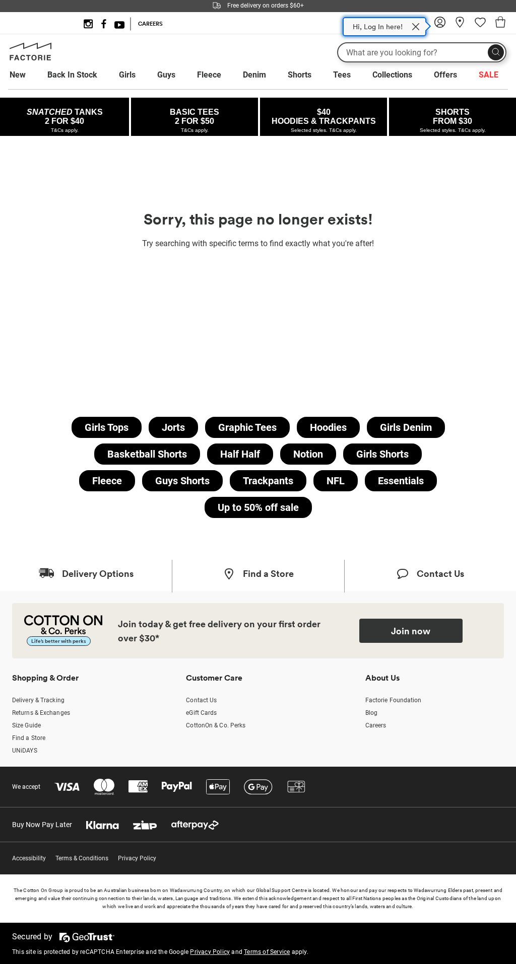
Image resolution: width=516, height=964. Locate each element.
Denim (254, 75)
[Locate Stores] (460, 26)
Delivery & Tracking (38, 700)
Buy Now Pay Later (42, 825)
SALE (488, 75)
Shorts (299, 75)
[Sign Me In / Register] (440, 26)
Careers (375, 725)
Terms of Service (267, 951)
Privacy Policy (137, 858)
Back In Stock (72, 75)
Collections (392, 75)
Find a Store (28, 737)
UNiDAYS (24, 750)
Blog (371, 712)
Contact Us (201, 700)
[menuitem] (27, 75)
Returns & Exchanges (41, 712)
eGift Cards (201, 712)
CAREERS (150, 23)
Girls (127, 75)
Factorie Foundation (393, 700)
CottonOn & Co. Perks (215, 725)
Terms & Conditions (81, 858)
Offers (445, 75)
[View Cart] (500, 23)
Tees (342, 75)
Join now (410, 631)
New (18, 75)
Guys (166, 75)
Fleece (209, 75)
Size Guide (26, 725)
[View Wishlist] (480, 26)
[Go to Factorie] (30, 58)
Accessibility (29, 858)
